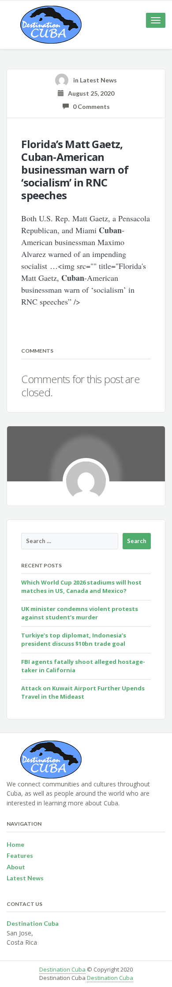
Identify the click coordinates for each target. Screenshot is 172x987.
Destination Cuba (62, 969)
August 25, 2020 (89, 93)
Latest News (98, 80)
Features (20, 855)
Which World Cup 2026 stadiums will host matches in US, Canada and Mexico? (81, 586)
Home (15, 844)
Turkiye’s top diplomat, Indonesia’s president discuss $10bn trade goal (73, 639)
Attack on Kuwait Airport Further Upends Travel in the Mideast (83, 692)
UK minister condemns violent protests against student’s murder (79, 613)
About (16, 867)
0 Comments (89, 106)
